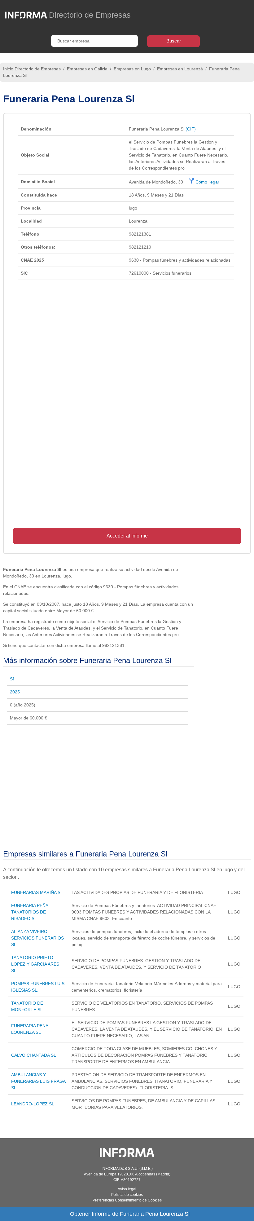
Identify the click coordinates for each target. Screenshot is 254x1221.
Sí (12, 678)
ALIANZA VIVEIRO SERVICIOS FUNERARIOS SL (37, 938)
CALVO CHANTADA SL (33, 1055)
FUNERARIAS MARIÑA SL (37, 892)
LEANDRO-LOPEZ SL (32, 1103)
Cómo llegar (206, 181)
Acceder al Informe (127, 535)
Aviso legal (127, 1189)
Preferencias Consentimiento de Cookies (127, 1200)
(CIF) (191, 128)
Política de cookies (127, 1194)
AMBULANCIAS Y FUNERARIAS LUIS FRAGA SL (38, 1081)
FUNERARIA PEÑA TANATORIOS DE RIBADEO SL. (29, 912)
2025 (15, 691)
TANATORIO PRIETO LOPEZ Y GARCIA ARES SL (35, 964)
